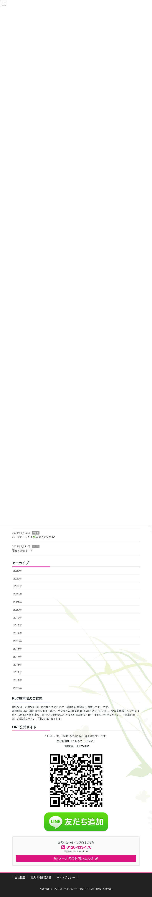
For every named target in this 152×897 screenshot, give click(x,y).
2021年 (17, 602)
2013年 (17, 664)
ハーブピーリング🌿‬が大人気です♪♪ (33, 537)
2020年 (17, 609)
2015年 (17, 648)
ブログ (36, 533)
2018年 (17, 625)
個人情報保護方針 (41, 877)
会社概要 (20, 877)
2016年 (17, 641)
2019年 (17, 617)
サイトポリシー (66, 877)
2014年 (17, 656)
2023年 (17, 594)
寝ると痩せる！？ (22, 550)
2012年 (17, 672)
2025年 (17, 578)
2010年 (17, 688)
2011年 (17, 680)
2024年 (17, 586)
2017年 (17, 633)
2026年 (17, 570)
